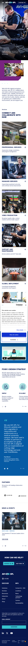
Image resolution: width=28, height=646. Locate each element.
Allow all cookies (14, 334)
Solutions (4, 588)
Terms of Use (19, 641)
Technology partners (18, 596)
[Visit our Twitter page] (7, 633)
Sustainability (19, 603)
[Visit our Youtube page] (11, 633)
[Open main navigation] (3, 3)
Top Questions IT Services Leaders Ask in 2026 (13, 534)
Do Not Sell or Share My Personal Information (6, 641)
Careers (17, 600)
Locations (18, 591)
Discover (5, 583)
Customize (13, 339)
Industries (5, 596)
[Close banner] (25, 305)
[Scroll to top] (25, 642)
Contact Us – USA (20, 588)
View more (5, 539)
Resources (5, 593)
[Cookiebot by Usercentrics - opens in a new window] (16, 305)
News (17, 593)
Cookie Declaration (14, 641)
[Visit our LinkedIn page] (3, 633)
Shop (3, 601)
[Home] (10, 2)
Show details (20, 330)
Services (12, 531)
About (3, 599)
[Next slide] (5, 406)
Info (17, 583)
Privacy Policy (23, 641)
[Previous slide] (5, 468)
